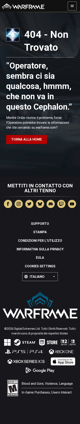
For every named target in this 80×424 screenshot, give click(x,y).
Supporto (40, 224)
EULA (40, 258)
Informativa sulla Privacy (40, 249)
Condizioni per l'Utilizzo (40, 241)
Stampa (40, 232)
